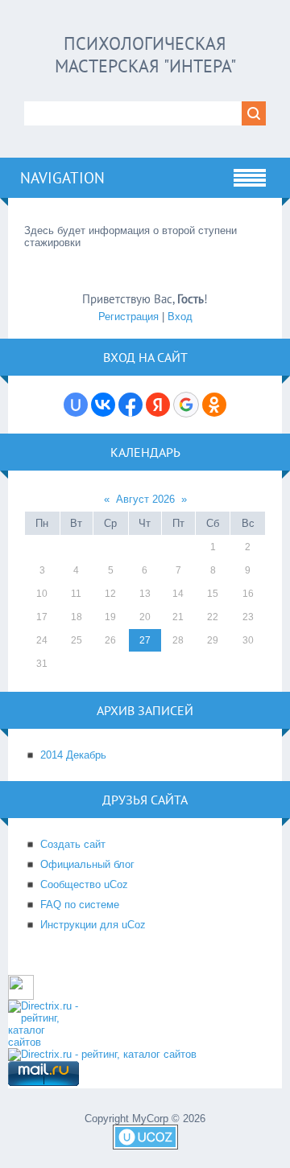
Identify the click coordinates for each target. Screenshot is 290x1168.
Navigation (62, 177)
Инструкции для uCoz (93, 925)
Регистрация (128, 317)
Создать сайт (73, 844)
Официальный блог (87, 864)
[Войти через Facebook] (130, 405)
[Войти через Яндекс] (158, 405)
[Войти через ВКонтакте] (103, 405)
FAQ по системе (79, 905)
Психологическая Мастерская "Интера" (145, 54)
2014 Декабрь (73, 755)
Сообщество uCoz (84, 884)
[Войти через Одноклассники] (214, 405)
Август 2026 (145, 499)
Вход (180, 317)
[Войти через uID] (76, 405)
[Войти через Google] (186, 404)
